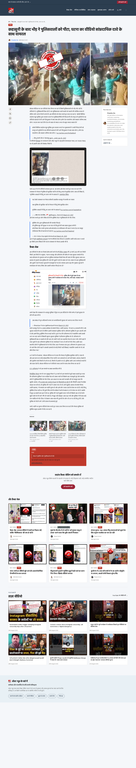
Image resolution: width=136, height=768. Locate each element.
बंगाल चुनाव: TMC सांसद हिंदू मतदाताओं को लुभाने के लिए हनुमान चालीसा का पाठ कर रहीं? (108, 531)
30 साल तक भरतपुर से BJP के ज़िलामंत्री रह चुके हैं (55, 382)
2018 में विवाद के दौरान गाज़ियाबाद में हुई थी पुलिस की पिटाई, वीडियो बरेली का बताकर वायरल (76, 436)
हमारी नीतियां (30, 696)
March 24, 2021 (62, 236)
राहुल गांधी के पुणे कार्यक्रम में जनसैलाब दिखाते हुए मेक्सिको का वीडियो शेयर (108, 626)
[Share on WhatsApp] (10, 118)
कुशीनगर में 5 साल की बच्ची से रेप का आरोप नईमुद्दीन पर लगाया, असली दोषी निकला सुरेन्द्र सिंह (107, 572)
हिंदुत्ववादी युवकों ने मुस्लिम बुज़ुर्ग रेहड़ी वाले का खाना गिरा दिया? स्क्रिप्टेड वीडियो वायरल (67, 572)
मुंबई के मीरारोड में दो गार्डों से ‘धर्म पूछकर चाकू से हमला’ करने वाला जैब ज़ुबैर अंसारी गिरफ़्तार (65, 531)
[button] (53, 178)
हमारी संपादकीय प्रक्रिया (16, 696)
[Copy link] (10, 122)
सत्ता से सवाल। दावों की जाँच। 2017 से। (19, 2)
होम (9, 22)
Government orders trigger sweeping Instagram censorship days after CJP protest (25, 626)
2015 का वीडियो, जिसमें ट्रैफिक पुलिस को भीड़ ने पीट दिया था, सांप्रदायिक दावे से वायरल (38, 436)
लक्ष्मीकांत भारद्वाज (41, 239)
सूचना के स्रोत (41, 696)
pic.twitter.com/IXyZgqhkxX (66, 133)
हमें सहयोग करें (122, 2)
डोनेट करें (111, 10)
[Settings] (126, 10)
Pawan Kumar (57, 536)
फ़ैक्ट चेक (69, 10)
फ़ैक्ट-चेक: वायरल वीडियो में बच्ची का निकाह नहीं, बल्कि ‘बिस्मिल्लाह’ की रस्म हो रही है (26, 531)
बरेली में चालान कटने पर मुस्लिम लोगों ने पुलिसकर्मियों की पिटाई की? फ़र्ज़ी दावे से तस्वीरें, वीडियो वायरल (57, 436)
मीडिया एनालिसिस (79, 10)
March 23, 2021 (68, 215)
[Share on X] (10, 114)
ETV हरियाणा (34, 369)
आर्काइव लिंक (64, 194)
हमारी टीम (52, 696)
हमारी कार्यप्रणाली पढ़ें (37, 463)
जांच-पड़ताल (91, 10)
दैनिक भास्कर (63, 252)
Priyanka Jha (14, 40)
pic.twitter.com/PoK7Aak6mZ (64, 231)
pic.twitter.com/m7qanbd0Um (71, 210)
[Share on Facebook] (10, 109)
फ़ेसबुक (38, 141)
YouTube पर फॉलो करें (120, 595)
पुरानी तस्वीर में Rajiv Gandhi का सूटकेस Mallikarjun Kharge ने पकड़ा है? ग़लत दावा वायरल (68, 659)
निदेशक (61, 696)
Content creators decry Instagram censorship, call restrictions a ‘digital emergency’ (66, 626)
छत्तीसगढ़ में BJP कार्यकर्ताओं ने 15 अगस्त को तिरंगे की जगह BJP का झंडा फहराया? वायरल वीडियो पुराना (108, 659)
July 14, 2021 (62, 138)
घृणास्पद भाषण (102, 10)
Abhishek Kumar (17, 536)
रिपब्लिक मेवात (34, 374)
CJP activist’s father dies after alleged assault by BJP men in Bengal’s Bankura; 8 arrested (27, 659)
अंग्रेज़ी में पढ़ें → (107, 143)
